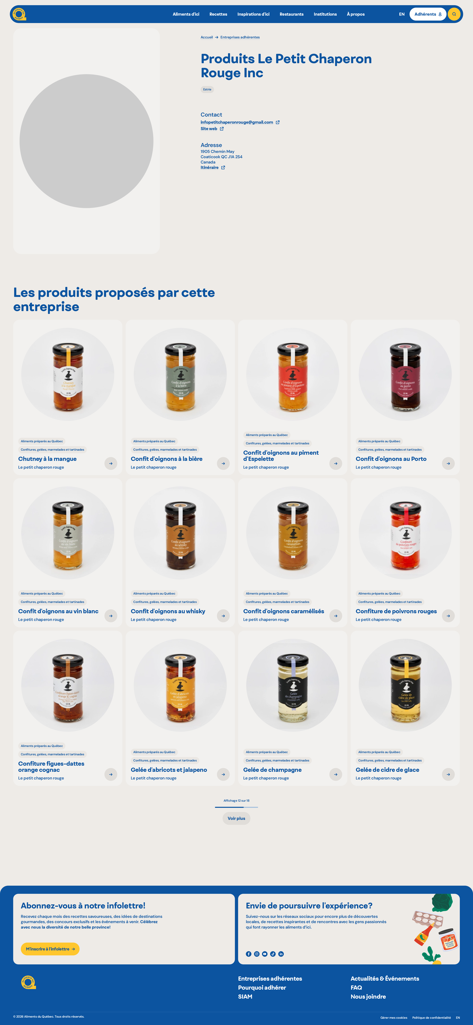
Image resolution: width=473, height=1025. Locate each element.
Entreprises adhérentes (270, 978)
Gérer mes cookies (393, 1018)
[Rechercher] (454, 14)
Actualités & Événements (385, 978)
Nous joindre (368, 996)
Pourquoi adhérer (262, 987)
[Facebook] (248, 954)
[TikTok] (273, 954)
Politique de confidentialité (431, 1018)
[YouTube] (265, 954)
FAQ (356, 987)
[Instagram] (257, 954)
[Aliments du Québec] (19, 14)
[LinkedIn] (281, 954)
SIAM (245, 996)
